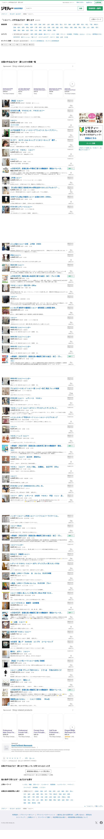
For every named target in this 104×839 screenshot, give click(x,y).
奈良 (61, 27)
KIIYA (32, 44)
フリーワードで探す (44, 817)
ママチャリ (70, 784)
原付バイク (36, 784)
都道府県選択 (18, 8)
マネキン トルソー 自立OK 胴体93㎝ (26, 457)
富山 (61, 24)
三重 (36, 27)
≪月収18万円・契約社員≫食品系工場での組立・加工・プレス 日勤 (35, 276)
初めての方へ (80, 2)
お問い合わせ (79, 815)
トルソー (12, 105)
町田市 (19, 547)
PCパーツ (24, 575)
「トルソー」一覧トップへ (94, 806)
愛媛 (14, 30)
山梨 (74, 24)
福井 (69, 24)
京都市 (20, 112)
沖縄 (54, 30)
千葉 (91, 24)
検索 (80, 8)
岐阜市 (19, 624)
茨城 (14, 27)
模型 (11, 312)
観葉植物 (52, 784)
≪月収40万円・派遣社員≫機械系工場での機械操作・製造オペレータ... (36, 613)
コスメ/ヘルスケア (43, 37)
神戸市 (20, 180)
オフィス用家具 (38, 180)
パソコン (88, 34)
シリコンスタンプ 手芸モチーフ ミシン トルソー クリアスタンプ (33, 417)
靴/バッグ (34, 37)
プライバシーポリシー (27, 815)
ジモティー (4, 14)
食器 (30, 644)
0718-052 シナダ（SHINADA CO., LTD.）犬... (27, 486)
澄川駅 (26, 122)
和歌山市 (23, 488)
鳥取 (71, 27)
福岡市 (20, 152)
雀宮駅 (25, 319)
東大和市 (21, 518)
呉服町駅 (22, 565)
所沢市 (20, 556)
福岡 (23, 30)
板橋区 (17, 299)
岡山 (80, 27)
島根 (75, 27)
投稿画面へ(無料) (95, 8)
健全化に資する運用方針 (65, 815)
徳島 (92, 27)
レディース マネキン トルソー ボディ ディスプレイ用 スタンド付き (35, 563)
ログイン (89, 2)
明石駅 (27, 358)
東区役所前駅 (28, 595)
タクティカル (13, 144)
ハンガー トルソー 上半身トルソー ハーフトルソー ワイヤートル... (34, 516)
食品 (57, 37)
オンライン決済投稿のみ (37, 41)
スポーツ (52, 37)
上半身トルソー (16, 178)
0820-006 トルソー (17, 265)
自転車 (40, 34)
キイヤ (20, 44)
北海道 (26, 24)
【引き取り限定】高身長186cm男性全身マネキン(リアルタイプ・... (34, 187)
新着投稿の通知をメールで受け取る (38, 771)
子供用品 (75, 34)
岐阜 (31, 27)
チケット (63, 34)
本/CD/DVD (16, 37)
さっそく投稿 (91, 143)
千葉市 (20, 634)
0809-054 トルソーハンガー (20, 337)
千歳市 (22, 287)
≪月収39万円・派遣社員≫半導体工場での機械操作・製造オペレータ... (36, 168)
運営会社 (89, 815)
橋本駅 (24, 152)
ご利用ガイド (31, 817)
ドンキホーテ (45, 784)
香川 (97, 27)
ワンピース (32, 132)
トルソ (13, 44)
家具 (32, 34)
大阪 (44, 27)
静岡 (40, 27)
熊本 (31, 30)
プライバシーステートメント (46, 815)
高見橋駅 (28, 672)
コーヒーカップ (13, 646)
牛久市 (20, 459)
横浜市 (20, 329)
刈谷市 (21, 605)
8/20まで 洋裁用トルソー (20, 554)
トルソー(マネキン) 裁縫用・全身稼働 (24, 603)
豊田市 (23, 448)
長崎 (40, 30)
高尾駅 (25, 682)
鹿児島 (49, 30)
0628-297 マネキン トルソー (20, 632)
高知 (19, 30)
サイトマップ (20, 817)
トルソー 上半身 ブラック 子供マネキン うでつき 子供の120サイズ (35, 670)
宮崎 (44, 30)
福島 (52, 24)
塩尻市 (20, 257)
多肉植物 (35, 787)
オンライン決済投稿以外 (52, 41)
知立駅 (27, 448)
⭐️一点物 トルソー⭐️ (18, 622)
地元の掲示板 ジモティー (68, 2)
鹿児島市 (23, 103)
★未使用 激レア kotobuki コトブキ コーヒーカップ (31, 642)
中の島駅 (27, 132)
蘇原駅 (28, 538)
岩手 (35, 24)
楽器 (58, 34)
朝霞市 (19, 528)
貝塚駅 (24, 161)
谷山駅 (27, 410)
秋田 (44, 24)
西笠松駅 (24, 624)
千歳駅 (26, 287)
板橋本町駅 (22, 299)
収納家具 (25, 329)
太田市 (22, 310)
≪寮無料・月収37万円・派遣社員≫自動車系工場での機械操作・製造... (36, 446)
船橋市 (20, 438)
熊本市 (21, 653)
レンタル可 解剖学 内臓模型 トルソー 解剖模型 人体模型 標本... (33, 308)
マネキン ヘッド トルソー (19, 436)
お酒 (61, 37)
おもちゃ (82, 34)
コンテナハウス (61, 784)
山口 (88, 27)
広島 (84, 27)
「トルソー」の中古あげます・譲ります (17, 20)
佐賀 (27, 30)
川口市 (19, 419)
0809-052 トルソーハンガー (20, 327)
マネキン (5, 44)
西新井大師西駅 (25, 419)
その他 (66, 37)
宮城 (40, 24)
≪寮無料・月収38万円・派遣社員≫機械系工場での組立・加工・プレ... (36, 356)
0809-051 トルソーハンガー (20, 346)
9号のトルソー (15, 255)
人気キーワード (96, 19)
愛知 (27, 27)
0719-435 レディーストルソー (21, 207)
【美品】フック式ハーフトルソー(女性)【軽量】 (28, 661)
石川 (65, 24)
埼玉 (87, 24)
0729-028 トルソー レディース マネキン (26, 398)
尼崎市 (23, 278)
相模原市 (25, 615)
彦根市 (19, 390)
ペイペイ (12, 134)
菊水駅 (26, 199)
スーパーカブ (27, 787)
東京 (82, 24)
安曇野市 (20, 663)
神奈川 (96, 24)
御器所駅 (26, 478)
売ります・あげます (15, 14)
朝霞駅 (23, 528)
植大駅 (23, 701)
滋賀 (57, 27)
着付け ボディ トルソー (20, 651)
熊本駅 (25, 653)
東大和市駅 (26, 518)
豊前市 (23, 170)
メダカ (25, 784)
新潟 (57, 24)
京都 (53, 27)
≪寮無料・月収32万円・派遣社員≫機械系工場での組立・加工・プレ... (36, 535)
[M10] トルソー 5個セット (20, 680)
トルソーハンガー (16, 545)
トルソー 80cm (15, 526)
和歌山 (66, 27)
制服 (30, 784)
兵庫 (49, 27)
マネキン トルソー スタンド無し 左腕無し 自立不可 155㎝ (35, 467)
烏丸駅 (24, 190)
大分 (36, 30)
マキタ (11, 115)
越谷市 (19, 575)
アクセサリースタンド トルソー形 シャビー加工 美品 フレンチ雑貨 (34, 388)
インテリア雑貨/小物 (29, 209)
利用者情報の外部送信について (78, 817)
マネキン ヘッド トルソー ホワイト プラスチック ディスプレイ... (33, 408)
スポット (12, 269)
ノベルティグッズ (34, 419)
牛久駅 (24, 459)
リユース (12, 636)
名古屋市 (21, 478)
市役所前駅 (28, 103)
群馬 (23, 27)
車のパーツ (47, 34)
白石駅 (26, 246)
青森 (31, 24)
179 (26, 758)
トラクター (42, 787)
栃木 (19, 27)
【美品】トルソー (16, 101)
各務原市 (24, 538)
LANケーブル (13, 577)
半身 (26, 44)
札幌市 (22, 122)
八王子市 (21, 682)
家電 (36, 34)
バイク (53, 34)
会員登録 (98, 2)
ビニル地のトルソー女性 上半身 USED (25, 244)
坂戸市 (20, 267)
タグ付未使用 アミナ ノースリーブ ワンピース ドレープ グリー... (33, 130)
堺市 (19, 142)
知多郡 (19, 701)
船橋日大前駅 (26, 438)
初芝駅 (22, 142)
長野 (78, 24)
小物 (26, 142)
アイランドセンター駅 (28, 180)
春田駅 (25, 498)
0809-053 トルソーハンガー (20, 378)
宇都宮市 (21, 319)
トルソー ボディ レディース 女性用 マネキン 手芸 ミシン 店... (37, 496)
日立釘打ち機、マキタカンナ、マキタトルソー (27, 110)
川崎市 (22, 209)
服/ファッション (25, 37)
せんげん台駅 (25, 585)
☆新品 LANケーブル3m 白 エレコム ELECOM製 (30, 573)
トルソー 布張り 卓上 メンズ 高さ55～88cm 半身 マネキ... (31, 593)
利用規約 (15, 815)
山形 (48, 24)
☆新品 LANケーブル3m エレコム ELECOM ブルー (30, 583)
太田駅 (23, 429)
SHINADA (12, 490)
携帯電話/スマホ (97, 34)
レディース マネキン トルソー (22, 150)
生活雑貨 (69, 34)
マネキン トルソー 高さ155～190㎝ (23, 285)
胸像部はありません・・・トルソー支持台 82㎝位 (30, 699)
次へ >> (31, 758)
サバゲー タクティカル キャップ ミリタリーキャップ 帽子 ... (33, 140)
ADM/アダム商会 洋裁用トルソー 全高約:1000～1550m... (31, 197)
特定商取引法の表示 (59, 817)
